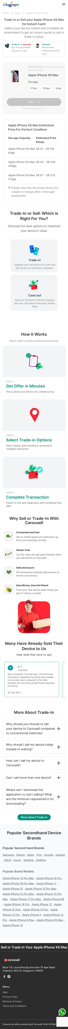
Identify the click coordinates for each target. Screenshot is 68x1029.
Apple (17, 13)
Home (6, 13)
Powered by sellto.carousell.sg (17, 1024)
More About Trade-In (34, 817)
